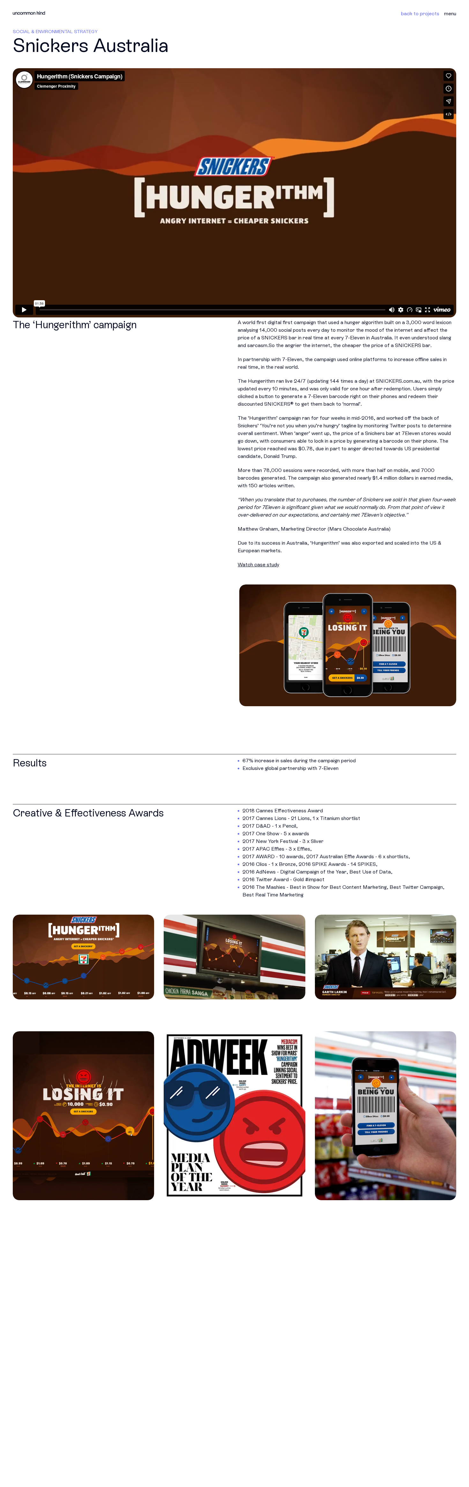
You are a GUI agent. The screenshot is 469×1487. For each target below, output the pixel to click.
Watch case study (258, 565)
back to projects (420, 14)
